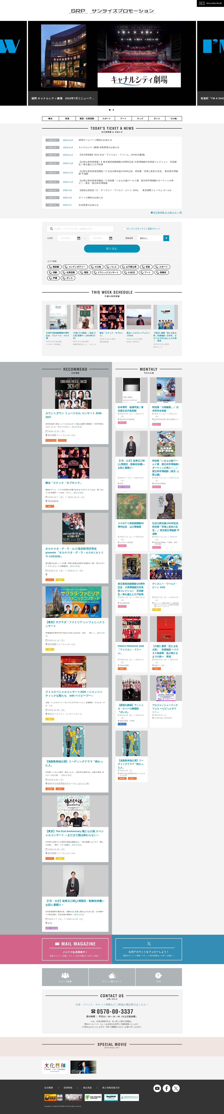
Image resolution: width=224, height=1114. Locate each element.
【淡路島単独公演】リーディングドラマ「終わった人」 (74, 763)
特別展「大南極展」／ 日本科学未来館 (165, 409)
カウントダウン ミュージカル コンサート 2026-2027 (74, 415)
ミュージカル (51, 440)
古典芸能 (70, 272)
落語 (86, 272)
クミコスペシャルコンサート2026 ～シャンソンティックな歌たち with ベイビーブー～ (74, 693)
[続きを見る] (77, 427)
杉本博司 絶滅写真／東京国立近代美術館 (131, 409)
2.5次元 (131, 272)
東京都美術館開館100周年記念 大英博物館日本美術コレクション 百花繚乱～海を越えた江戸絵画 (131, 589)
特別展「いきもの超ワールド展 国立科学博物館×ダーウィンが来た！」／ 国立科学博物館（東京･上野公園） (165, 467)
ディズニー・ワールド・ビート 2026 (165, 585)
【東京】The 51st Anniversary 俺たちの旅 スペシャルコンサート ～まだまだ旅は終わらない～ (75, 833)
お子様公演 (131, 267)
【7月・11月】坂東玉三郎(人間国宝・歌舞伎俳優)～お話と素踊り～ (75, 902)
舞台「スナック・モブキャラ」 (64, 482)
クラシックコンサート (108, 272)
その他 (173, 118)
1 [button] (110, 110)
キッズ (140, 118)
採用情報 (68, 1088)
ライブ (62, 440)
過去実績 (87, 1088)
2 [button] (114, 110)
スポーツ (106, 118)
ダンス (157, 118)
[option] (112, 63)
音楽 (67, 118)
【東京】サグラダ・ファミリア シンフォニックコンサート (75, 624)
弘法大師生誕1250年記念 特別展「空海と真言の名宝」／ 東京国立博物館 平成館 (166, 528)
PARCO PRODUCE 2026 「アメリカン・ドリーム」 (131, 649)
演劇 (55, 272)
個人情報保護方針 (111, 1088)
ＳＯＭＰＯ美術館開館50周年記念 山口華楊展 (131, 525)
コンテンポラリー (76, 267)
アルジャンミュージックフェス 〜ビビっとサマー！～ (165, 708)
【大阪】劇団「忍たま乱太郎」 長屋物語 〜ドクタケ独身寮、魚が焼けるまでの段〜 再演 (165, 651)
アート (123, 118)
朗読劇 (56, 267)
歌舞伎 (163, 272)
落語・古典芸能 (87, 118)
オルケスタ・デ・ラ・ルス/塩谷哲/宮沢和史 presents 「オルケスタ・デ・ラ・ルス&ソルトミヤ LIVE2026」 (75, 552)
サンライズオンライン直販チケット (143, 229)
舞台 (50, 118)
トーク (49, 858)
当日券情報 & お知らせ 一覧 (167, 212)
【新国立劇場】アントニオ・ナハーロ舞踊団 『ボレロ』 (131, 708)
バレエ (113, 267)
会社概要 (48, 1088)
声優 (55, 278)
